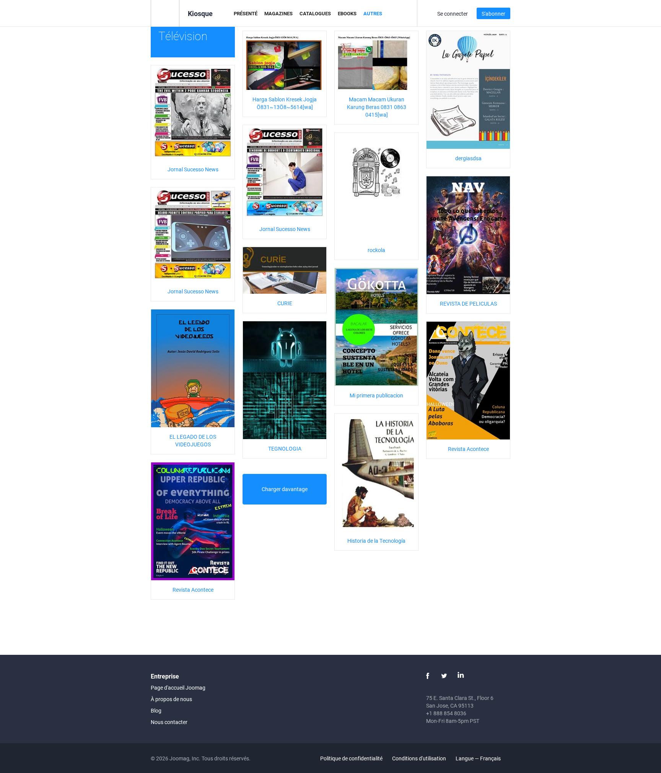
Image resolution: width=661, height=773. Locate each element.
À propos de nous (171, 699)
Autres (372, 13)
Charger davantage (285, 489)
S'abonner (493, 13)
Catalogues (315, 13)
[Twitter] (444, 675)
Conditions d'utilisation (419, 758)
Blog (156, 710)
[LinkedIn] (460, 675)
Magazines (278, 13)
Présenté (245, 13)
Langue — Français (479, 758)
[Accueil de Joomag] (165, 12)
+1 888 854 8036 (446, 713)
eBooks (347, 13)
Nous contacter (169, 722)
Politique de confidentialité (351, 758)
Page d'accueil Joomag (178, 687)
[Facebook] (427, 675)
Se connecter (452, 13)
